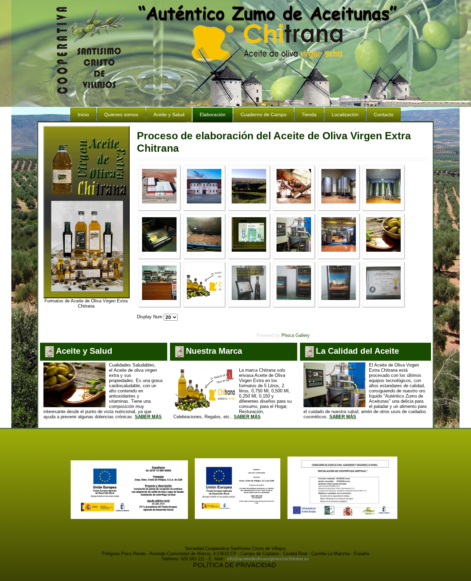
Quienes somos (121, 114)
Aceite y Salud (168, 114)
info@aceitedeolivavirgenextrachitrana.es (268, 558)
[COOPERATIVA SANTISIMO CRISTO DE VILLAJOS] (237, 517)
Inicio (83, 114)
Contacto (383, 114)
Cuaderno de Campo (264, 114)
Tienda (309, 114)
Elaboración (213, 114)
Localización (345, 114)
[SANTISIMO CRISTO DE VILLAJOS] (342, 517)
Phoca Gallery (295, 335)
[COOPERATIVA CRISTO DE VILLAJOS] (129, 517)
